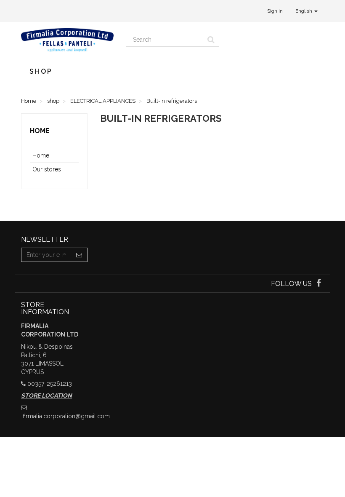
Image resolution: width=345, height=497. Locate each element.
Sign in (275, 11)
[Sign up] (79, 255)
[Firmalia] (67, 40)
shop (41, 71)
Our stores (46, 169)
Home (40, 131)
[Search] (211, 39)
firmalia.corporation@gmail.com (66, 416)
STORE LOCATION (46, 395)
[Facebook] (318, 284)
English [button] (304, 11)
